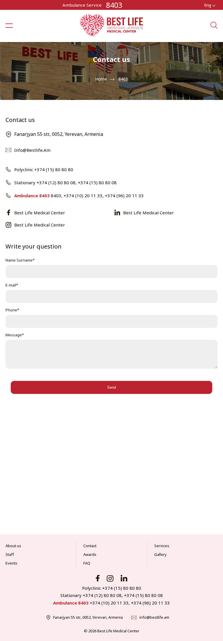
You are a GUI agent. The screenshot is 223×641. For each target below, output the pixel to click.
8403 (114, 5)
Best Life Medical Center (39, 213)
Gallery (160, 554)
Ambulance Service (82, 5)
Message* (15, 334)
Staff (10, 554)
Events (11, 563)
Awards (89, 554)
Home (101, 79)
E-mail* (12, 285)
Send (111, 387)
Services (161, 545)
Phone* (12, 310)
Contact (89, 545)
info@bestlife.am (154, 617)
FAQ (86, 563)
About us (13, 545)
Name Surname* (20, 260)
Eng (208, 5)
